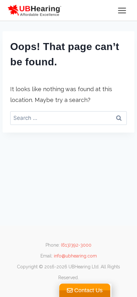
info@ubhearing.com (75, 255)
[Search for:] (68, 117)
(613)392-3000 (76, 245)
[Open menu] (121, 10)
